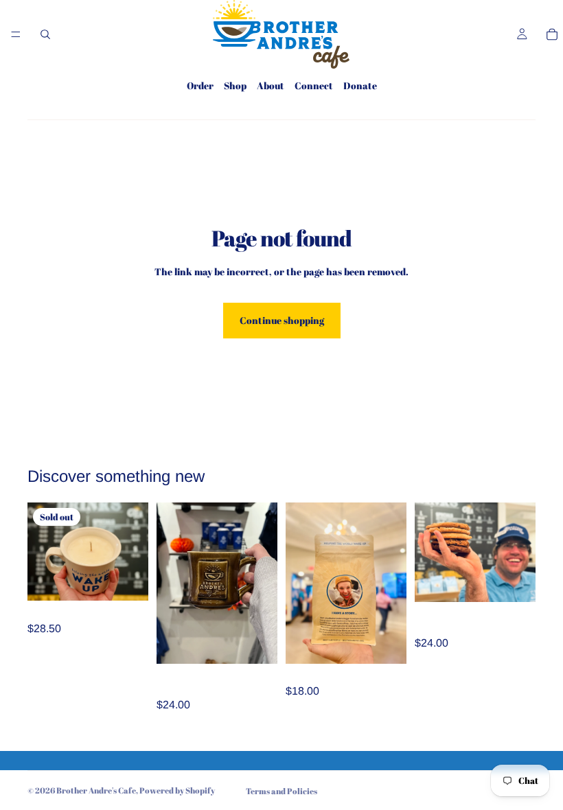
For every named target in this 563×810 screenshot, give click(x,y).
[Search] (45, 34)
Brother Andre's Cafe (96, 790)
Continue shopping (282, 320)
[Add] (256, 642)
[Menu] (16, 34)
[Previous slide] (430, 552)
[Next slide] (520, 552)
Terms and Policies (281, 790)
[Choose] (385, 642)
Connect (314, 85)
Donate (360, 85)
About (270, 85)
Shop (235, 85)
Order (200, 85)
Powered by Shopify (177, 790)
